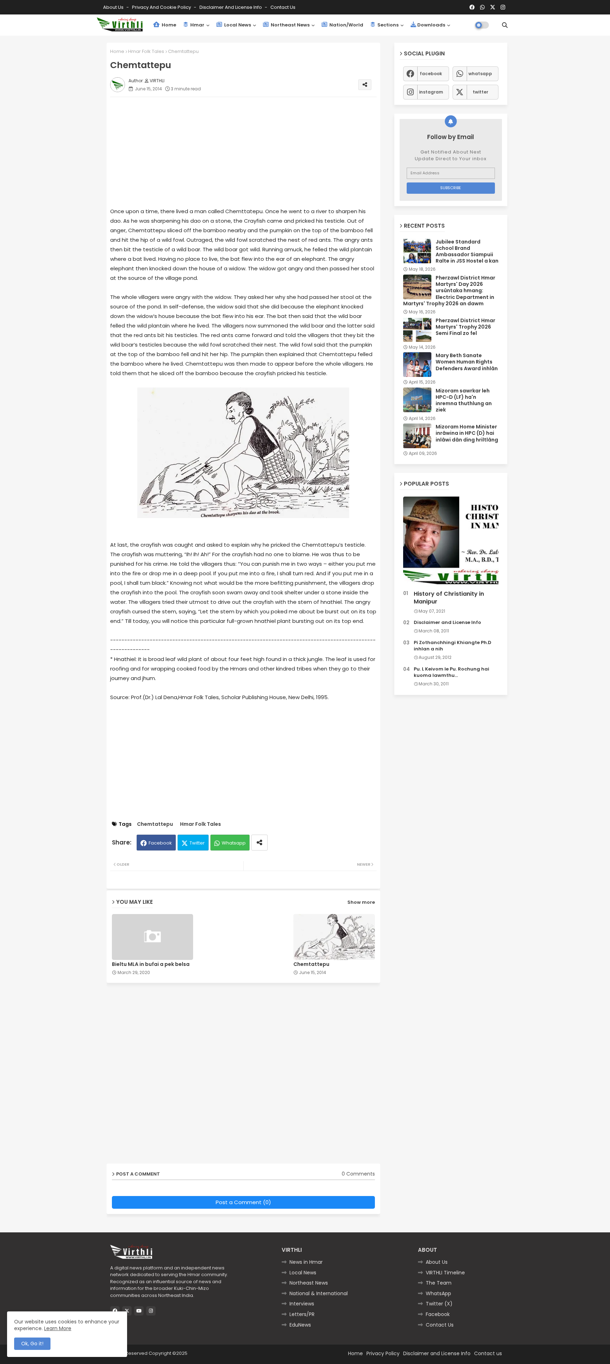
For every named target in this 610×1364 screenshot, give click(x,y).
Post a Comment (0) (243, 1202)
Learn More (57, 1328)
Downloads (431, 25)
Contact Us (440, 1324)
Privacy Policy (383, 1353)
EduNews (300, 1324)
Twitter (197, 843)
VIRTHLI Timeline (445, 1272)
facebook (431, 74)
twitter (480, 92)
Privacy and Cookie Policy (162, 7)
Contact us (282, 7)
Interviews (301, 1303)
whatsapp (480, 74)
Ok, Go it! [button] (32, 1343)
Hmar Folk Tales (146, 51)
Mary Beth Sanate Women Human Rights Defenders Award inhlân (467, 362)
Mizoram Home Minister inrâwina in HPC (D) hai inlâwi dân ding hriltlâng (467, 433)
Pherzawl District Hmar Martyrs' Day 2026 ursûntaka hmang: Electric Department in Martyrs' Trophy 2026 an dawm (449, 291)
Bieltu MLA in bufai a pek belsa (151, 964)
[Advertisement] (250, 151)
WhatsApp (438, 1293)
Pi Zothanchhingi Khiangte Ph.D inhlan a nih (452, 645)
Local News (237, 25)
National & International (318, 1293)
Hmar (196, 25)
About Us (114, 7)
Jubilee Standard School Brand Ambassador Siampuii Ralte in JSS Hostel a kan (467, 251)
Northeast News (290, 25)
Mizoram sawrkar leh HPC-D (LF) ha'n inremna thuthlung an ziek (464, 400)
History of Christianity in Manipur (449, 598)
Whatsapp (234, 843)
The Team (438, 1282)
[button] (505, 25)
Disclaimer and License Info (231, 7)
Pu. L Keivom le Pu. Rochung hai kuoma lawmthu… (451, 672)
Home (168, 25)
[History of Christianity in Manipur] (450, 542)
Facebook (160, 843)
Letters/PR (302, 1314)
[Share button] (259, 843)
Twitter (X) (439, 1303)
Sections (387, 25)
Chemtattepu (155, 824)
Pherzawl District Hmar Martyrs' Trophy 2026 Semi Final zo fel (465, 327)
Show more (361, 902)
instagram (431, 92)
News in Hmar (306, 1262)
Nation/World (345, 25)
